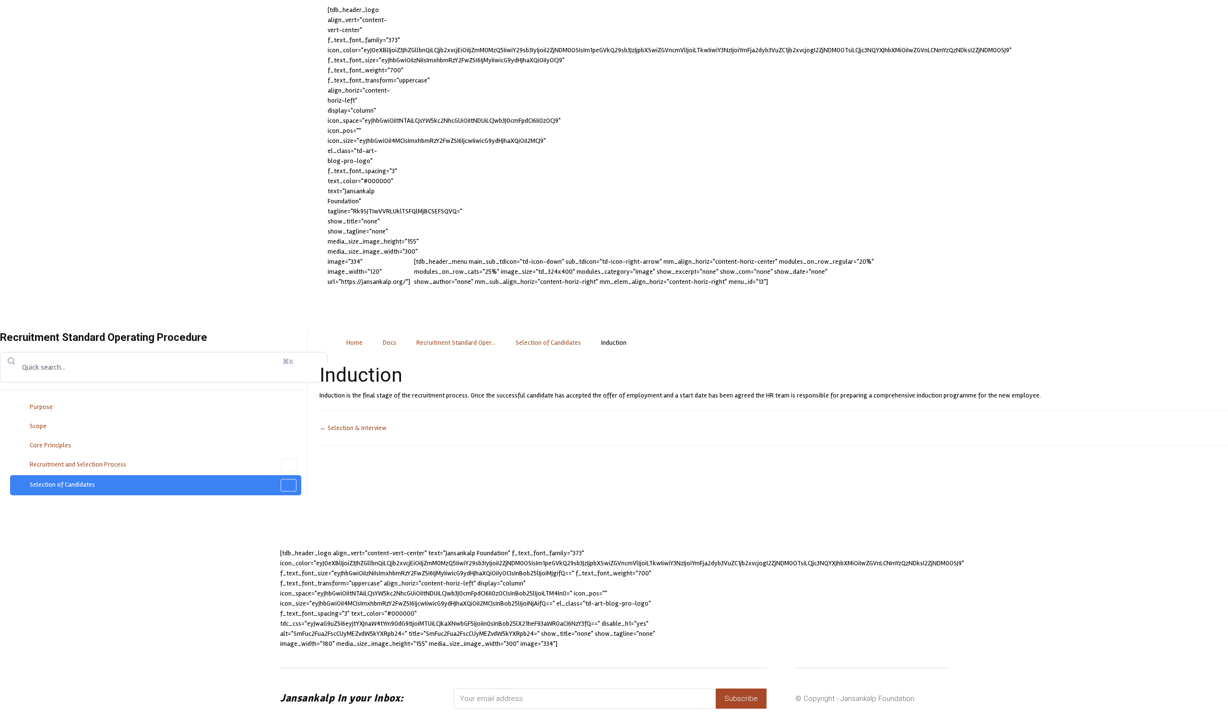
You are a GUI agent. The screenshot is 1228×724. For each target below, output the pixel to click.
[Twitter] (855, 598)
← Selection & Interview (353, 428)
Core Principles (50, 445)
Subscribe (741, 698)
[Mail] (803, 598)
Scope (38, 426)
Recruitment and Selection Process (78, 464)
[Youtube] (882, 598)
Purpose (41, 407)
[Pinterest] (829, 598)
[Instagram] (776, 598)
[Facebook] (750, 598)
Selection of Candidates (62, 484)
